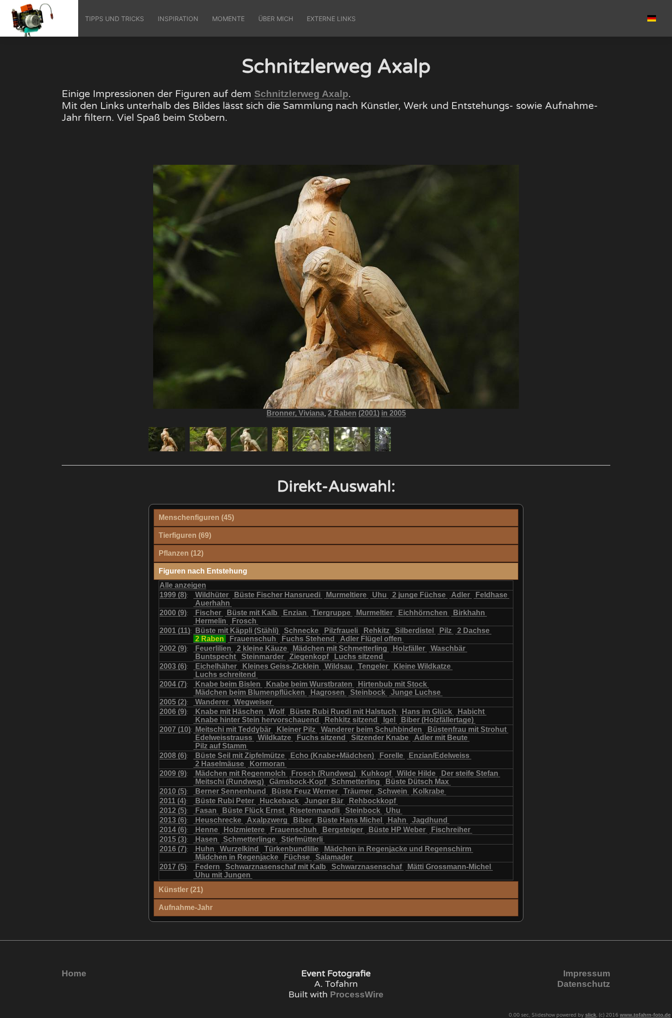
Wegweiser (253, 702)
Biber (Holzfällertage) (437, 720)
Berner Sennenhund (230, 791)
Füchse (297, 857)
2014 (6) (173, 830)
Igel (389, 720)
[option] (167, 439)
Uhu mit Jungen (222, 875)
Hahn (397, 820)
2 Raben (342, 413)
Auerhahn (212, 603)
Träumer (357, 791)
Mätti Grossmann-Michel (449, 867)
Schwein (392, 791)
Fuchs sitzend (321, 738)
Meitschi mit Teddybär (233, 729)
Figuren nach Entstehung (203, 571)
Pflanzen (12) (181, 553)
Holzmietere (244, 830)
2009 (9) (173, 773)
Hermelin (210, 621)
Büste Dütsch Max (417, 781)
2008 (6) (173, 755)
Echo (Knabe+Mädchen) (332, 755)
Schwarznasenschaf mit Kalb (276, 867)
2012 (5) (173, 810)
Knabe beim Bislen (227, 684)
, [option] (336, 413)
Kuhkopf (376, 773)
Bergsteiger (342, 830)
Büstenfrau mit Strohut (467, 729)
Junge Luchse (416, 692)
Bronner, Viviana (295, 413)
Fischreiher (450, 830)
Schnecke (301, 630)
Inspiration (178, 18)
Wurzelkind (239, 849)
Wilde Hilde (416, 773)
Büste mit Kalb (252, 613)
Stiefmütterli (302, 839)
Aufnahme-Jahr (186, 907)
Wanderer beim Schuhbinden (371, 729)
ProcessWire (357, 994)
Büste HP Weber (397, 830)
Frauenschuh (253, 639)
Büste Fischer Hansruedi (277, 595)
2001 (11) (175, 630)
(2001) (368, 413)
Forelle (391, 755)
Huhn (204, 849)
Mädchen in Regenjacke (236, 857)
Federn (207, 867)
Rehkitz (376, 630)
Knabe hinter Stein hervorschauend (257, 720)
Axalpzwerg (267, 820)
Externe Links (331, 18)
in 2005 (393, 413)
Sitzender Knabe (380, 738)
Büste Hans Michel (349, 820)
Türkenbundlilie (291, 849)
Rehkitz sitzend (351, 720)
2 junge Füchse (419, 595)
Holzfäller (409, 648)
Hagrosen (328, 692)
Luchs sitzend (358, 657)
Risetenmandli (314, 810)
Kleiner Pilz (296, 729)
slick (590, 1015)
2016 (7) (173, 849)
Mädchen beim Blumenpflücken (250, 692)
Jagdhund (429, 820)
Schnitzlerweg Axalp (301, 93)
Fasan (206, 810)
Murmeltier (374, 613)
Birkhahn (469, 613)
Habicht (471, 711)
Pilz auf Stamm (220, 746)
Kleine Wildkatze (422, 666)
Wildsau (338, 666)
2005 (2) (173, 702)
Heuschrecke (218, 820)
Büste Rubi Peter (224, 801)
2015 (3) (173, 839)
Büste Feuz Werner (305, 791)
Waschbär (448, 648)
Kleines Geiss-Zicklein (280, 666)
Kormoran (267, 764)
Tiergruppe (331, 613)
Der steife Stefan (469, 773)
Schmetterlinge (249, 839)
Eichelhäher (216, 666)
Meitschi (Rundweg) (229, 781)
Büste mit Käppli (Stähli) (236, 630)
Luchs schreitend (225, 674)
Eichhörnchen (422, 613)
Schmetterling (356, 781)
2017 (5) (173, 867)
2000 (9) (173, 613)
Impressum (586, 973)
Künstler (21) (181, 889)
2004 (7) (173, 684)
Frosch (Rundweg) (323, 773)
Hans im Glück (427, 711)
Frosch (244, 621)
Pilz (445, 630)
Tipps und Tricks (114, 18)
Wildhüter (211, 595)
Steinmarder (263, 657)
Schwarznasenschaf (367, 867)
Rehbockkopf (372, 801)
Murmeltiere (346, 595)
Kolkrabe (428, 791)
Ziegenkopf (309, 657)
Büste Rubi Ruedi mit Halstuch (343, 711)
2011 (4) (173, 801)
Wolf (276, 711)
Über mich (275, 18)
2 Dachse (473, 630)
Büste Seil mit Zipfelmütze (240, 755)
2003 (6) (173, 666)
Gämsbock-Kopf (297, 781)
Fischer (208, 613)
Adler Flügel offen (371, 639)
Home (74, 973)
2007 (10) (175, 729)
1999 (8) (173, 595)
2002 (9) (173, 648)
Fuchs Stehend (308, 639)
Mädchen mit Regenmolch (240, 773)
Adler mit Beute (440, 738)
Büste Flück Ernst (253, 810)
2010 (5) (173, 791)
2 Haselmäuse (219, 764)
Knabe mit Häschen (229, 711)
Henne (206, 830)
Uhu (379, 595)
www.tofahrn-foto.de (645, 1015)
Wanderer (211, 702)
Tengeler (373, 666)
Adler (460, 595)
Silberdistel (414, 630)
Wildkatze (274, 738)
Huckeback (279, 801)
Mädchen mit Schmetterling (340, 648)
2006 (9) (173, 711)
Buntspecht (215, 657)
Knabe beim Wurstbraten (309, 684)
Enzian (295, 613)
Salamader (334, 857)
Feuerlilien (213, 648)
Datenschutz (583, 984)
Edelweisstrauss (223, 738)
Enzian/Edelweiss (439, 755)
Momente (228, 18)
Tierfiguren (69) (185, 535)
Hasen (206, 839)
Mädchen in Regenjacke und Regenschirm (397, 849)
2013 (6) (173, 820)
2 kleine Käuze (262, 648)
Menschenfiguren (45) (196, 517)
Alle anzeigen (183, 585)
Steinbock (367, 692)
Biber (302, 820)
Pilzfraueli (341, 630)
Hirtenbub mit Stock (392, 684)
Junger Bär (324, 801)
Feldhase (491, 595)
